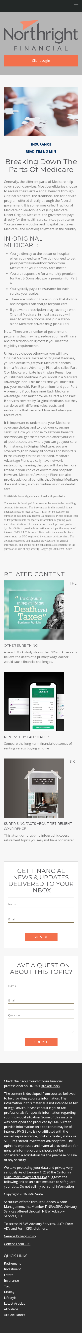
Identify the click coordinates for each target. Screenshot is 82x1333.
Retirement (12, 1263)
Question (14, 1015)
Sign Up (41, 937)
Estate (8, 1275)
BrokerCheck (50, 1086)
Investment (12, 1269)
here (43, 1228)
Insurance (11, 1280)
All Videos (11, 1309)
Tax (7, 1286)
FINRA (49, 1206)
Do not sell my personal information (47, 1186)
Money (9, 1292)
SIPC (58, 1206)
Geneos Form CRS (17, 1244)
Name (12, 904)
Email (11, 919)
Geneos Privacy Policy (20, 1236)
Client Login (41, 60)
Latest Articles (14, 1303)
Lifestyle (10, 1298)
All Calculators (14, 1315)
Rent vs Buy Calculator (26, 737)
